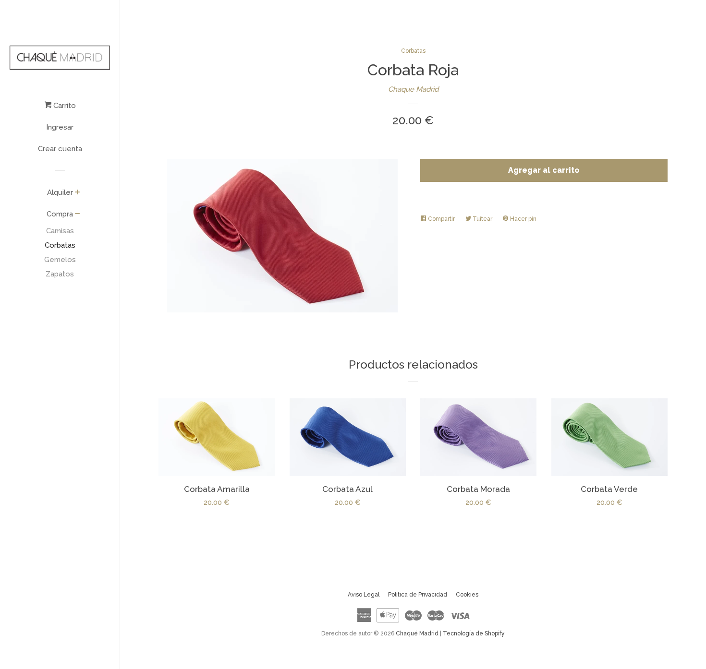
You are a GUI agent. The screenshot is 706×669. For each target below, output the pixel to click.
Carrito (63, 105)
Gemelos (60, 259)
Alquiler (60, 192)
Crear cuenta (60, 148)
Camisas (60, 231)
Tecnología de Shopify (474, 633)
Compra (60, 214)
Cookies (467, 594)
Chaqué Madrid (417, 633)
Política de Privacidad (417, 594)
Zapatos (60, 274)
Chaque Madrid (413, 89)
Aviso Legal (363, 594)
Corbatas (60, 245)
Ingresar (59, 127)
